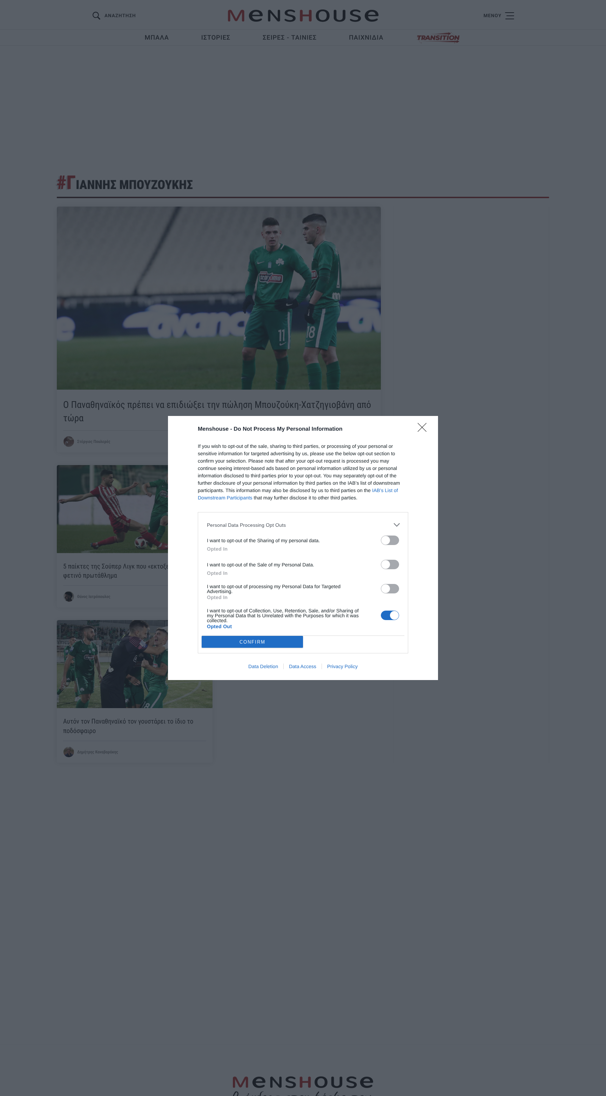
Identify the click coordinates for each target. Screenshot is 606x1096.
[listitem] (303, 525)
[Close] (424, 429)
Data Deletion (263, 666)
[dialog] (303, 548)
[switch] (390, 540)
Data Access (302, 666)
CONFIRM (252, 642)
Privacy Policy (342, 666)
